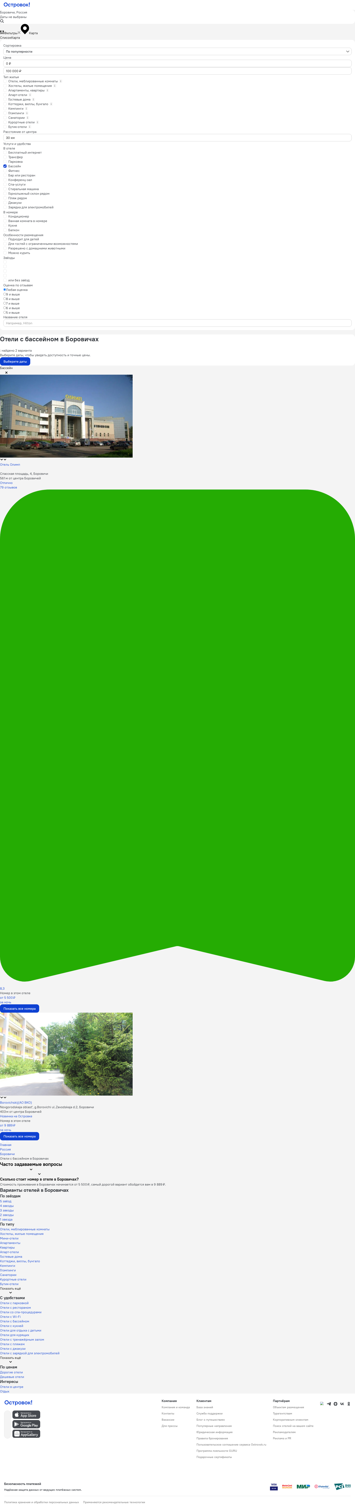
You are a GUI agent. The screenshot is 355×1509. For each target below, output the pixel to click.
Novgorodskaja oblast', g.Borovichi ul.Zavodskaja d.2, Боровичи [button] (47, 1107)
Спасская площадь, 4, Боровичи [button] (24, 473)
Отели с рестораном (15, 1307)
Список (5, 37)
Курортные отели (13, 1279)
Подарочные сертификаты (214, 1457)
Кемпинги (7, 1266)
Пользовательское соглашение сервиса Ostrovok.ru (231, 1444)
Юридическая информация (214, 1432)
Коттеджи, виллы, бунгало (20, 1261)
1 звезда (6, 1219)
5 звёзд (5, 1201)
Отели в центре (11, 1387)
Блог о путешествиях (210, 1420)
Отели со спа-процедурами (20, 1312)
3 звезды (7, 1210)
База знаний (204, 1407)
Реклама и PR (282, 1438)
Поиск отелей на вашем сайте (293, 1426)
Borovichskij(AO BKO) (16, 1102)
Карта (15, 37)
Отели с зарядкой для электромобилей (29, 1353)
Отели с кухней (11, 1326)
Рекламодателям (284, 1432)
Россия (5, 1149)
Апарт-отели (9, 1252)
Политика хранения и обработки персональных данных (41, 1502)
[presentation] (177, 51)
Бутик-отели (9, 1284)
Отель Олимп (10, 464)
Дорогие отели (11, 1372)
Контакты (168, 1413)
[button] (177, 17)
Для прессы (170, 1426)
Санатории (8, 1275)
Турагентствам (282, 1413)
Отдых (4, 1391)
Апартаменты (10, 1243)
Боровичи (7, 1154)
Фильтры (10, 33)
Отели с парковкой (14, 1303)
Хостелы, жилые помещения (22, 1234)
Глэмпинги (8, 1270)
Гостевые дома (11, 1256)
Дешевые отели (12, 1377)
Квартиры (7, 1247)
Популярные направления (214, 1426)
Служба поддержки (209, 1413)
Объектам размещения (288, 1407)
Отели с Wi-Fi (10, 1317)
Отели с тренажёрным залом (22, 1339)
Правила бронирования (212, 1438)
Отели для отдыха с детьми (20, 1330)
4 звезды (7, 1206)
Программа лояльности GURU (216, 1451)
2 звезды (7, 1215)
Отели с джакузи (12, 1348)
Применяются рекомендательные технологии (114, 1502)
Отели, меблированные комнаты (25, 1229)
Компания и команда (176, 1407)
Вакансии (168, 1420)
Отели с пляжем (12, 1344)
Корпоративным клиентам (290, 1420)
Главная (5, 1145)
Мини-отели (9, 1238)
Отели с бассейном (14, 1321)
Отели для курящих (14, 1335)
